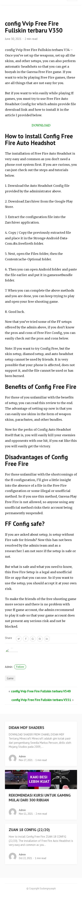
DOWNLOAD (41, 125)
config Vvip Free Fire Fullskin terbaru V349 (41, 691)
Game (10, 678)
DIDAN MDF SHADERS (26, 727)
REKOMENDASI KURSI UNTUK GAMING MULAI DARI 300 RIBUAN (40, 798)
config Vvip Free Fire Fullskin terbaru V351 (41, 700)
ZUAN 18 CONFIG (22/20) (29, 829)
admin (14, 667)
